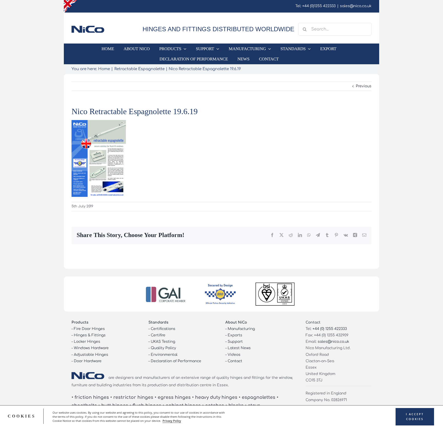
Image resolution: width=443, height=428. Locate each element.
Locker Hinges (87, 342)
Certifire (158, 335)
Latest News (239, 348)
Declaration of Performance (176, 361)
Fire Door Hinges (89, 329)
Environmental (164, 355)
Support (235, 342)
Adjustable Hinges (91, 355)
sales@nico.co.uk (355, 6)
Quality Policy (163, 348)
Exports (235, 335)
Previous (363, 86)
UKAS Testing (163, 342)
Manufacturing (241, 329)
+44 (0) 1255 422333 (330, 329)
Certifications (163, 329)
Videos (234, 355)
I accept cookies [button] (415, 416)
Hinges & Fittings (90, 335)
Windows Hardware (91, 348)
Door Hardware (88, 361)
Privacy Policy (172, 421)
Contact (235, 361)
